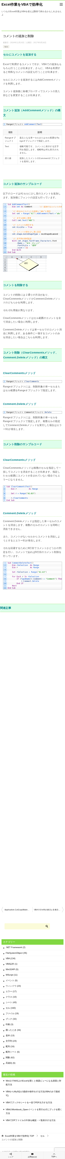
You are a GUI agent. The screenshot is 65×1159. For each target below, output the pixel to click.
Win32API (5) (12, 969)
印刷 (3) (9, 1024)
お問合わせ (32, 1157)
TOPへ (54, 1157)
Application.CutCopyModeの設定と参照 (18, 910)
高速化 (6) (10, 1063)
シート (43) (11, 1002)
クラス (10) (11, 997)
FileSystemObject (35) (16, 953)
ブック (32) (11, 1019)
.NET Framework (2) (15, 947)
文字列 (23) (11, 1041)
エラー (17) (11, 991)
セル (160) (11, 1008)
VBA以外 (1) (11, 964)
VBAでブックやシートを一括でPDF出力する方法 (29, 1102)
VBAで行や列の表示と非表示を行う (48, 910)
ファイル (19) (12, 1013)
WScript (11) (12, 975)
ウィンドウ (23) (13, 986)
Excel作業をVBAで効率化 (22, 4)
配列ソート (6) (13, 1052)
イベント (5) (12, 980)
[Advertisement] (32, 759)
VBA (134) (10, 958)
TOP (19, 1136)
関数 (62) (10, 1057)
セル (6, 47)
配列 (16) (10, 1046)
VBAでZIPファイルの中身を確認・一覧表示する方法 (30, 1120)
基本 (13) (10, 1035)
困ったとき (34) (13, 1030)
